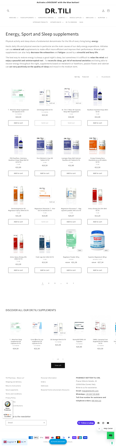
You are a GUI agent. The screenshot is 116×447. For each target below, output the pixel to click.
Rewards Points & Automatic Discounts (55, 390)
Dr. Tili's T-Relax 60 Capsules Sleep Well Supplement (71, 111)
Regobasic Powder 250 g (71, 257)
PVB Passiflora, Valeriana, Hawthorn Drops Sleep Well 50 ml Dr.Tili (18, 160)
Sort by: (77, 77)
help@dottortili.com (90, 391)
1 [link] (42, 283)
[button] (8, 10)
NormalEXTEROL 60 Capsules (79, 340)
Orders (43, 382)
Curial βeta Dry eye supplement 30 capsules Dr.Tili (37, 341)
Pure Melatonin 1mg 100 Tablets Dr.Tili (45, 159)
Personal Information (49, 378)
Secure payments (12, 390)
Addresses (44, 386)
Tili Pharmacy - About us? (15, 378)
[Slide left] (53, 359)
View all (58, 365)
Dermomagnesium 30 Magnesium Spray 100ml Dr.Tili (18, 209)
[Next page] (73, 283)
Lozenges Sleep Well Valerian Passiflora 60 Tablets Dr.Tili (71, 159)
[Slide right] (62, 359)
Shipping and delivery (14, 382)
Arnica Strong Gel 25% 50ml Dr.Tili (97, 209)
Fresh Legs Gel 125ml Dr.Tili (45, 257)
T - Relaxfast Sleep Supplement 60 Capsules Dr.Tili (18, 111)
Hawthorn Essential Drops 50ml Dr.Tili (97, 111)
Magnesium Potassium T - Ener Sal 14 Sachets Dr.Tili (45, 209)
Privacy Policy (11, 398)
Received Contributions (14, 406)
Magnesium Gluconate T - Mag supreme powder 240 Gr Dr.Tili (71, 209)
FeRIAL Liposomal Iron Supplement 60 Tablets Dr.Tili (100, 341)
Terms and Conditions (14, 394)
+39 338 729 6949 (92, 394)
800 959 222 (96, 400)
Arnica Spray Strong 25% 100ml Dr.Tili (18, 258)
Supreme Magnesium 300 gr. (97, 257)
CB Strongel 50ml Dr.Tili (45, 110)
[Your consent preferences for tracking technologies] (112, 443)
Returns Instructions (13, 386)
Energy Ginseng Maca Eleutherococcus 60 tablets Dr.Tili (98, 160)
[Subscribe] (43, 422)
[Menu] (11, 401)
